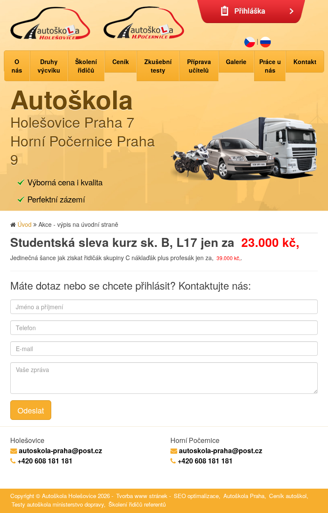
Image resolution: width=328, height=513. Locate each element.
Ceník (120, 61)
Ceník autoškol (288, 496)
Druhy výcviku (49, 65)
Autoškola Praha (243, 496)
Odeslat (31, 410)
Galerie (236, 61)
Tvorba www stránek (141, 496)
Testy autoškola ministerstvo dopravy (58, 504)
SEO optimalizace (196, 496)
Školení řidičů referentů (137, 504)
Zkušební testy (158, 65)
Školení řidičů (86, 65)
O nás (17, 65)
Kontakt (304, 61)
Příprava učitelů (199, 65)
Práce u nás (270, 65)
